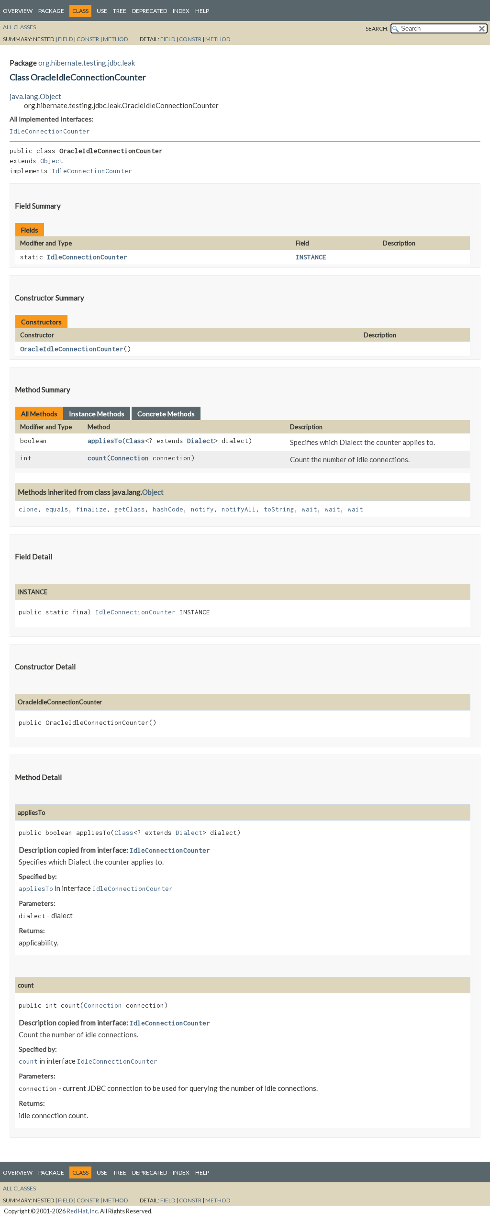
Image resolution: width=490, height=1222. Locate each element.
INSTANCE (311, 257)
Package (51, 10)
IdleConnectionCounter (50, 131)
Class (135, 440)
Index (181, 10)
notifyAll (239, 509)
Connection (130, 458)
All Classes (19, 27)
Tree (119, 10)
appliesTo (105, 440)
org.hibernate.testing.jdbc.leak (86, 62)
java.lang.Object (35, 96)
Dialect (200, 440)
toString (279, 509)
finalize (91, 509)
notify (202, 509)
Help (202, 10)
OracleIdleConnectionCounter (71, 349)
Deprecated (149, 10)
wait (309, 509)
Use (102, 10)
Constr (88, 39)
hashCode (168, 509)
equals (56, 509)
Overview (18, 10)
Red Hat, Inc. (83, 1211)
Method (115, 39)
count (97, 458)
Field (65, 39)
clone (28, 509)
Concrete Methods (166, 414)
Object (51, 161)
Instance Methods (96, 414)
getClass (129, 509)
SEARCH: (377, 28)
